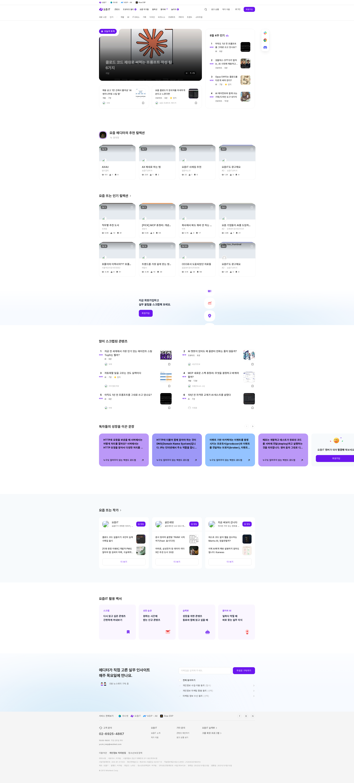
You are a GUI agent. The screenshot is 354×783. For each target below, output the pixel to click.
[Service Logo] (104, 9)
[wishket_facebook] (239, 716)
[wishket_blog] (246, 716)
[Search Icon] (205, 9)
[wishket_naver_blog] (253, 716)
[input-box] (205, 670)
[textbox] (205, 670)
